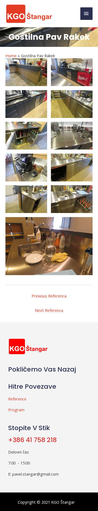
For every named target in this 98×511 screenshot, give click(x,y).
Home (11, 55)
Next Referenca (49, 310)
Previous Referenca (49, 296)
